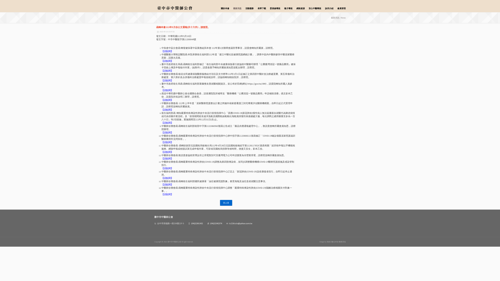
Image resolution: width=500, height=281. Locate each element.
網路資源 (300, 8)
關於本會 (225, 8)
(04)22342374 (216, 223)
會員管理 (341, 8)
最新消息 (237, 8)
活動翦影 (249, 8)
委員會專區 (275, 8)
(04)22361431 (197, 223)
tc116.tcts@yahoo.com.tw (240, 223)
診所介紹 (329, 8)
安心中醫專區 (315, 8)
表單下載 (262, 8)
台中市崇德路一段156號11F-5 (170, 223)
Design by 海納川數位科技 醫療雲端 (333, 242)
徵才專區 (288, 8)
